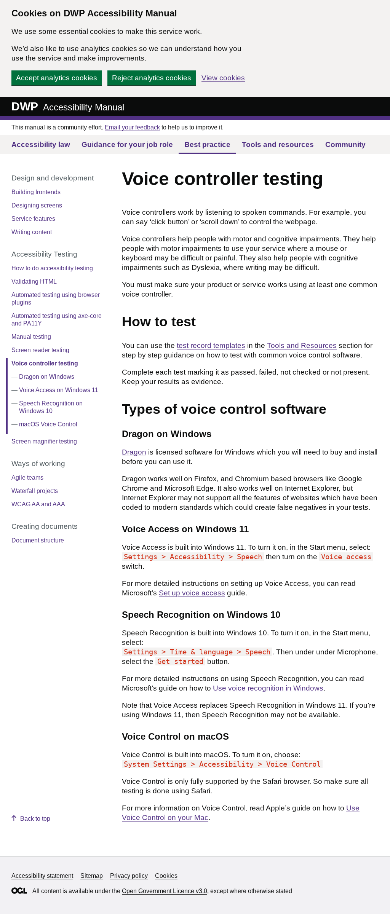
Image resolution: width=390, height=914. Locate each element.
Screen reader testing (40, 350)
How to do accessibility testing (52, 268)
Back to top (35, 818)
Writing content (31, 232)
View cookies (223, 77)
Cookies (166, 876)
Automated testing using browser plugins (55, 299)
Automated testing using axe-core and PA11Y (56, 320)
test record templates (211, 345)
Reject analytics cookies (151, 78)
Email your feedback (132, 127)
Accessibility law (40, 144)
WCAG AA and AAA (38, 504)
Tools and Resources (302, 345)
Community (345, 144)
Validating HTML (34, 281)
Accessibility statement (42, 876)
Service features (33, 218)
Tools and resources (278, 144)
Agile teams (27, 477)
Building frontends (36, 192)
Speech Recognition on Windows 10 (51, 407)
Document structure (37, 540)
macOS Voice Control (48, 424)
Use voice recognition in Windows (268, 688)
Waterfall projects (34, 491)
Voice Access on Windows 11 (58, 390)
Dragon (134, 452)
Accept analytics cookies (56, 78)
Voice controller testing (44, 363)
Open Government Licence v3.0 (164, 891)
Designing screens (36, 205)
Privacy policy (129, 876)
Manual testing (31, 336)
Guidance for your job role (127, 144)
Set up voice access (192, 593)
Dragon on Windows (46, 376)
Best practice (207, 144)
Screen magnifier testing (44, 441)
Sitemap (91, 876)
